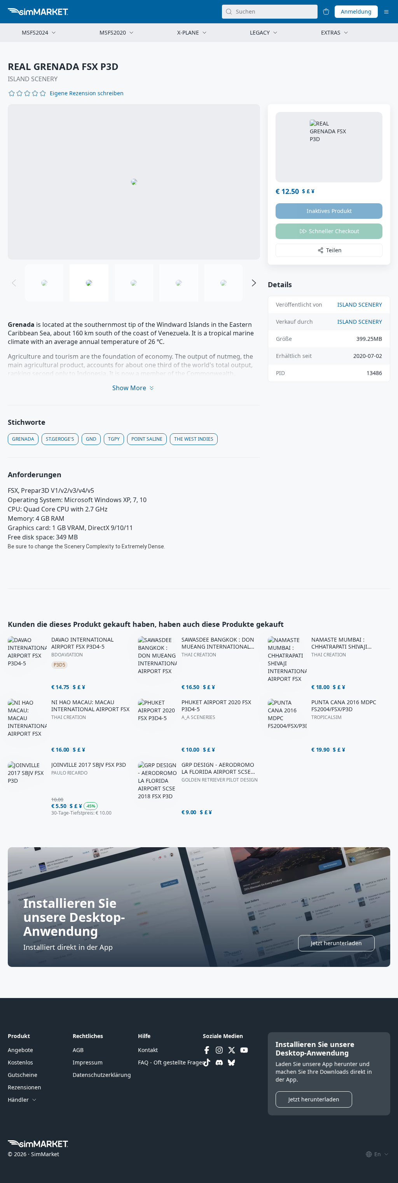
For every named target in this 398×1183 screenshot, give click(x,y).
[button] (87, 93)
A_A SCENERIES (198, 717)
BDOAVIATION (67, 655)
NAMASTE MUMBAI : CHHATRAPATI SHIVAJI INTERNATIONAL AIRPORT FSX (350, 643)
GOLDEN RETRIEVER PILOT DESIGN (220, 780)
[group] (134, 182)
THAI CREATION (199, 655)
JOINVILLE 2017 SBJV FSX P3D (88, 764)
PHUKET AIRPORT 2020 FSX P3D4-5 (216, 706)
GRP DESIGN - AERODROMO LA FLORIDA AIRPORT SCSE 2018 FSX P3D (218, 768)
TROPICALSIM (326, 717)
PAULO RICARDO (69, 773)
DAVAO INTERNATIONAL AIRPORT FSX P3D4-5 (82, 643)
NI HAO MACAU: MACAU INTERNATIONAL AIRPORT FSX (90, 706)
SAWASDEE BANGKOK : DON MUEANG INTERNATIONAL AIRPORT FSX (218, 643)
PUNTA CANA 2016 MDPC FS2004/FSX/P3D (343, 706)
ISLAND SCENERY (33, 78)
